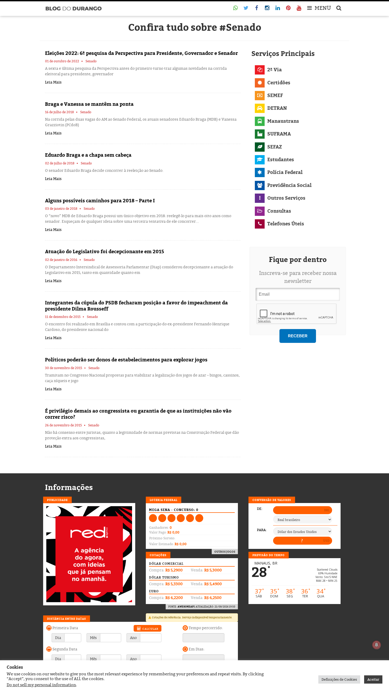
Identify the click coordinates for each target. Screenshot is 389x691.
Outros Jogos (224, 551)
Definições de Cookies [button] (339, 679)
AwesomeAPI (186, 606)
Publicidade (57, 500)
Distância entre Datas (66, 618)
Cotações (158, 555)
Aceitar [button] (373, 679)
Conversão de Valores (271, 500)
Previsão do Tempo (268, 555)
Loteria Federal (163, 500)
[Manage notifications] (376, 645)
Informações (69, 487)
